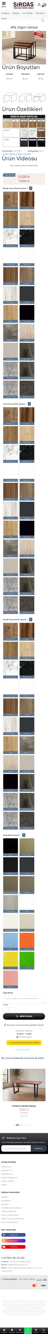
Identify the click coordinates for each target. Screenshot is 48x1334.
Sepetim (4, 1204)
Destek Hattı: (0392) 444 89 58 (24, 1043)
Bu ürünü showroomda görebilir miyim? (25, 1025)
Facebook (13, 1235)
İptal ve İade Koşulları (10, 1215)
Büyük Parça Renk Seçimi (15, 188)
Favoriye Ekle (22, 1049)
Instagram (13, 1241)
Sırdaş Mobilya (10, 1279)
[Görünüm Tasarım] (41, 1279)
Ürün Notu (8, 993)
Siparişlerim (6, 1201)
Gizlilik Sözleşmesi (8, 1211)
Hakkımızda (6, 1167)
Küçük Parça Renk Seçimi (15, 619)
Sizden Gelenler (7, 1181)
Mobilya (15, 13)
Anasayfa (5, 13)
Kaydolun (39, 1148)
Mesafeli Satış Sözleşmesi (11, 1208)
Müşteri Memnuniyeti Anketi (12, 1219)
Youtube (13, 1247)
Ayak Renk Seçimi (11, 835)
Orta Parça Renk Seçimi (14, 404)
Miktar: (6, 1005)
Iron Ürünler (27, 13)
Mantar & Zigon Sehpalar (20, 154)
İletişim (4, 1185)
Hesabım (5, 1197)
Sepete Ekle (25, 1016)
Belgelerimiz (6, 1170)
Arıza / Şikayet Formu (9, 1222)
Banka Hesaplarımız (9, 1178)
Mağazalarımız (7, 1174)
